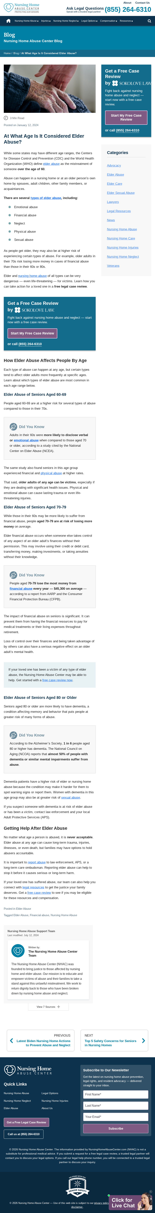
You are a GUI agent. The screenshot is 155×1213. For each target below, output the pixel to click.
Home (8, 21)
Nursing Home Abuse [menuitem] (26, 21)
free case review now (57, 680)
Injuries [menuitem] (45, 21)
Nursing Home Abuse (64, 915)
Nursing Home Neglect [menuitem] (65, 21)
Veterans (113, 266)
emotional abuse (26, 440)
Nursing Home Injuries (123, 247)
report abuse (37, 862)
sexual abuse (70, 797)
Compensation (107, 21)
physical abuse (51, 473)
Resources (125, 21)
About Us (47, 1108)
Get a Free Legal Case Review (26, 1122)
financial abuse (21, 588)
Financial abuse (39, 915)
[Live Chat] (130, 1201)
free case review (39, 893)
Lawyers (113, 202)
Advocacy (114, 165)
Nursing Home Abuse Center (27, 8)
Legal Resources (119, 211)
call (27, 344)
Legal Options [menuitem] (88, 21)
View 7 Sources (46, 1006)
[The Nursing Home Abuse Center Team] (18, 950)
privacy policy (101, 1203)
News (111, 220)
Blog (16, 53)
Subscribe (115, 1128)
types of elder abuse (46, 198)
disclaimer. (77, 1207)
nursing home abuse (32, 276)
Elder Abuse (23, 908)
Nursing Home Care (121, 238)
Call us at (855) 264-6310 (24, 1134)
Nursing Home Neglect (123, 256)
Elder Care (114, 184)
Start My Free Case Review (32, 333)
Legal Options (50, 1093)
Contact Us (142, 2)
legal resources (33, 887)
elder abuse (51, 164)
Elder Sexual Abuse (121, 193)
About (127, 2)
